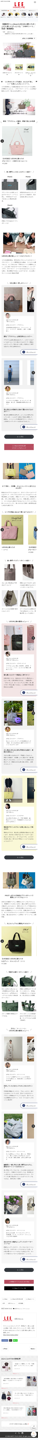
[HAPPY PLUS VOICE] (19, 5)
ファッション (26, 1308)
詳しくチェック (31, 352)
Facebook (5, 1340)
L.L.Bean (5, 1299)
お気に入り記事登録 (27, 38)
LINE (16, 1340)
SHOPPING (4, 10)
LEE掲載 (20, 1303)
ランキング (23, 10)
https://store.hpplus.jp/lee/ (10, 1335)
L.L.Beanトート (30, 1299)
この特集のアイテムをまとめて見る (19, 1281)
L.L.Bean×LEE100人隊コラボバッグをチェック (19, 447)
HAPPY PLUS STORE (5, 1)
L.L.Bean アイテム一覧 (19, 1288)
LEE (4, 1303)
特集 (14, 10)
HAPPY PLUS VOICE (16, 1436)
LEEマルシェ (31, 10)
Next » (33, 1349)
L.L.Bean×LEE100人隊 (17, 1299)
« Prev (5, 1349)
